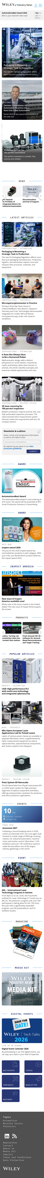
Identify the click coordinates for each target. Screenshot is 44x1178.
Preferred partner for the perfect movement (14, 151)
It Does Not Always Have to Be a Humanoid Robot (14, 355)
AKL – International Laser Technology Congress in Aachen (17, 891)
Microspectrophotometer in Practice (19, 303)
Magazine (22, 921)
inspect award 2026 (11, 547)
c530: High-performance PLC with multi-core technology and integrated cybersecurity (16, 691)
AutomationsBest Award (14, 496)
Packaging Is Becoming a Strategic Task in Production (18, 66)
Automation (9, 62)
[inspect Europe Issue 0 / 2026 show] (27, 942)
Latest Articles (22, 217)
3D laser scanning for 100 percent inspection (13, 407)
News (22, 181)
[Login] (35, 5)
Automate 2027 (9, 828)
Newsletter (10, 1142)
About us (8, 1148)
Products (22, 617)
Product (6, 686)
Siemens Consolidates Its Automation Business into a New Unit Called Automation (17, 108)
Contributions (9, 248)
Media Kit (9, 1151)
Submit (33, 451)
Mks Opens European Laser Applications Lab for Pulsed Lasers (18, 731)
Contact (8, 1145)
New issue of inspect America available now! (13, 600)
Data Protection (13, 1160)
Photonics (25, 300)
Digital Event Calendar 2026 (15, 1048)
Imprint (8, 1154)
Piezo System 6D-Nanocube (15, 782)
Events (22, 803)
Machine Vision (28, 403)
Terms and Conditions (17, 1157)
